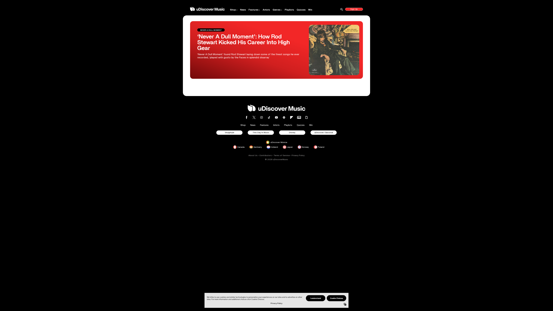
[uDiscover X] (254, 117)
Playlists (289, 10)
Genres (277, 10)
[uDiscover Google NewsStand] (299, 117)
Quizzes (301, 10)
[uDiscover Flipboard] (291, 117)
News (243, 10)
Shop (233, 10)
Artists (266, 10)
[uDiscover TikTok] (269, 117)
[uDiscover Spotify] (284, 117)
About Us (252, 155)
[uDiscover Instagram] (262, 117)
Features (253, 10)
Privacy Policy (298, 155)
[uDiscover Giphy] (306, 117)
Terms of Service (282, 155)
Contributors (265, 155)
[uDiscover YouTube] (276, 117)
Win (310, 10)
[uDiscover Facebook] (247, 117)
